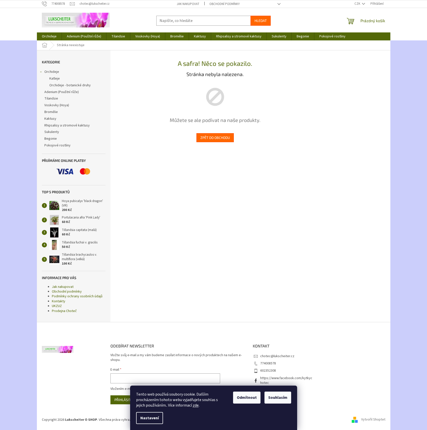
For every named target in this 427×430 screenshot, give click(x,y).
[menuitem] (49, 36)
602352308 (268, 370)
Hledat (261, 20)
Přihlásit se (125, 400)
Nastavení (149, 418)
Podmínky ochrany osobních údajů (77, 296)
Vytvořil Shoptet (373, 419)
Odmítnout (247, 397)
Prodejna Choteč (64, 311)
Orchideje (51, 71)
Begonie (50, 138)
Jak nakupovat (188, 4)
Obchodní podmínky (224, 4)
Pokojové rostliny (57, 145)
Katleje (54, 78)
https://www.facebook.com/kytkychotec (286, 380)
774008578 (268, 363)
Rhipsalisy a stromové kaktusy (67, 125)
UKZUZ (57, 306)
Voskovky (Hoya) (56, 105)
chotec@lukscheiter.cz (277, 356)
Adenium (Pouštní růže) (61, 92)
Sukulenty (51, 131)
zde (196, 405)
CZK (357, 3)
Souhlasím (277, 397)
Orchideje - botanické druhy (70, 85)
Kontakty (58, 301)
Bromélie (51, 111)
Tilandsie (51, 98)
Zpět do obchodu (215, 137)
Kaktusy (50, 118)
